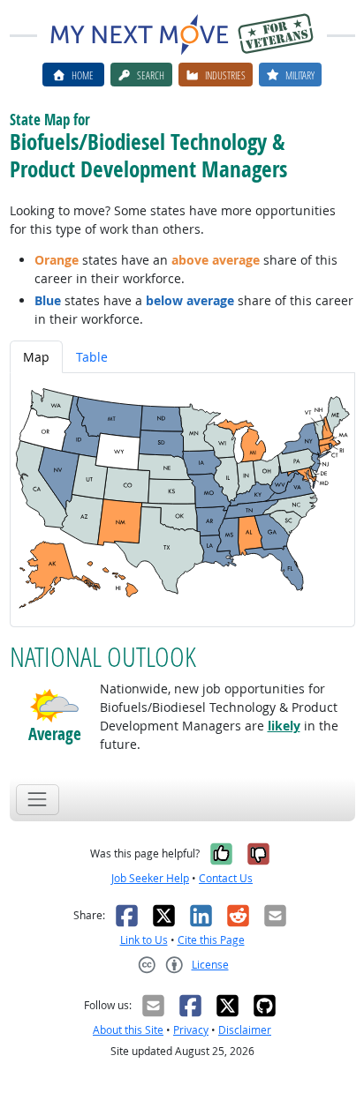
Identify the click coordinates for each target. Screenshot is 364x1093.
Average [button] (54, 734)
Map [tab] (36, 356)
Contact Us (226, 878)
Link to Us (144, 939)
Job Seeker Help (150, 878)
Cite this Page (211, 939)
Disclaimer (244, 1029)
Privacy (191, 1029)
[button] (54, 705)
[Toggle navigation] (37, 799)
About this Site (128, 1029)
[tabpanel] (182, 500)
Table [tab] (92, 356)
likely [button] (284, 725)
